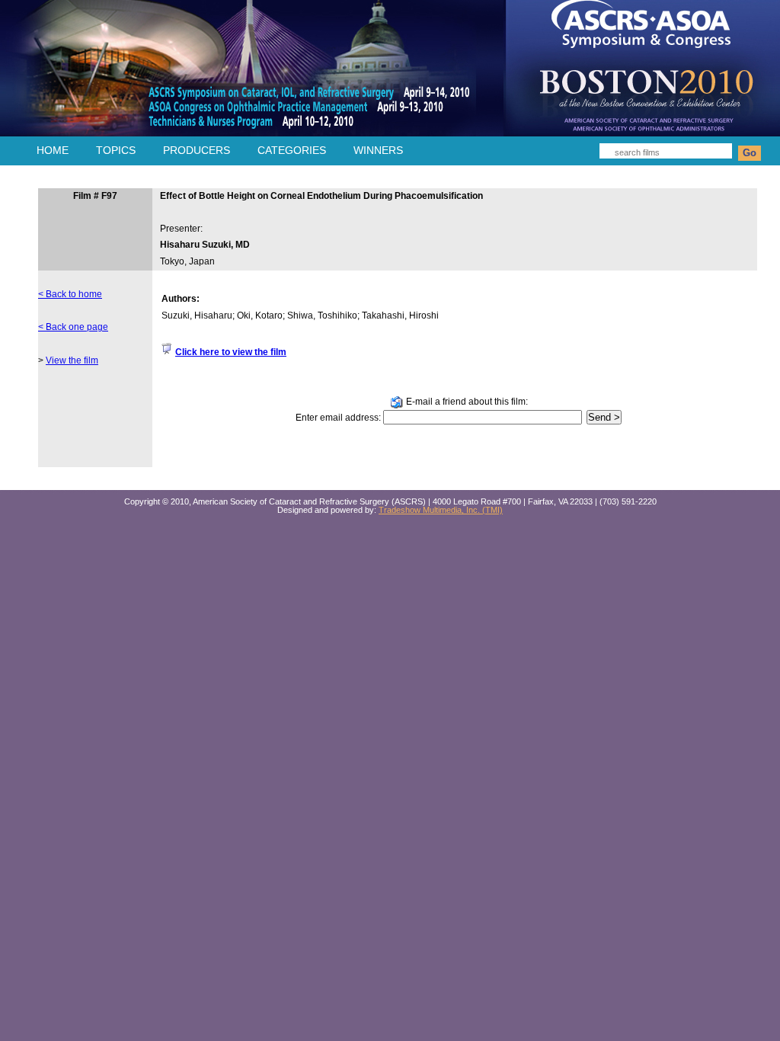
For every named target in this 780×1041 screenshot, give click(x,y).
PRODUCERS (196, 150)
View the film (72, 360)
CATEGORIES (291, 150)
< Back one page (73, 327)
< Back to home (70, 294)
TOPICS (116, 150)
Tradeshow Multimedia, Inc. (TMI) (441, 509)
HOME (53, 150)
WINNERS (378, 150)
